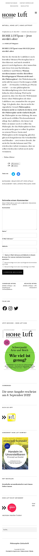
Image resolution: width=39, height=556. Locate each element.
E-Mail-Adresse (7, 239)
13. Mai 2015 (15, 32)
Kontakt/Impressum (26, 3)
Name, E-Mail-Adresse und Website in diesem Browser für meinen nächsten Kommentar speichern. (18, 257)
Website (4, 246)
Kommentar (6, 208)
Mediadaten (14, 6)
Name (4, 231)
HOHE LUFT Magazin (11, 43)
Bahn (15, 184)
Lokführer (20, 184)
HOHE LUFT (14, 25)
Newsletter (25, 6)
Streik (34, 184)
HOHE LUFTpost (26, 25)
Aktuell (5, 25)
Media (31, 551)
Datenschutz (24, 551)
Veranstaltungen (11, 3)
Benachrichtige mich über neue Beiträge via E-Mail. (20, 267)
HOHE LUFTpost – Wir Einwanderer (30, 285)
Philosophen (27, 184)
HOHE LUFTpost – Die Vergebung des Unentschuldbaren (9, 286)
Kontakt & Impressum (13, 551)
